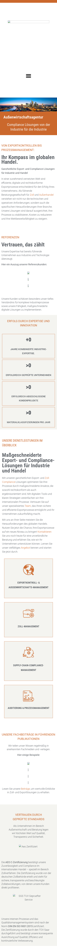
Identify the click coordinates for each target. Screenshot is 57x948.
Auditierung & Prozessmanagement (28, 708)
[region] (28, 926)
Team (28, 506)
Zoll (32, 194)
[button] (28, 76)
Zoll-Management (28, 626)
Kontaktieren (44, 531)
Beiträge (25, 788)
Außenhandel (46, 194)
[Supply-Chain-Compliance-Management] (28, 652)
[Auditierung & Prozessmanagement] (28, 696)
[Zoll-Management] (28, 613)
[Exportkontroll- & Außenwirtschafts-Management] (28, 569)
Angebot (26, 547)
